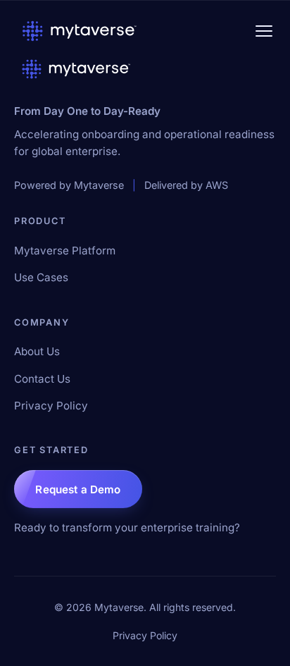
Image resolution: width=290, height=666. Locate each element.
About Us (37, 351)
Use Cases (41, 277)
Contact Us (42, 379)
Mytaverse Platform (64, 250)
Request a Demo (77, 489)
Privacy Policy (51, 405)
